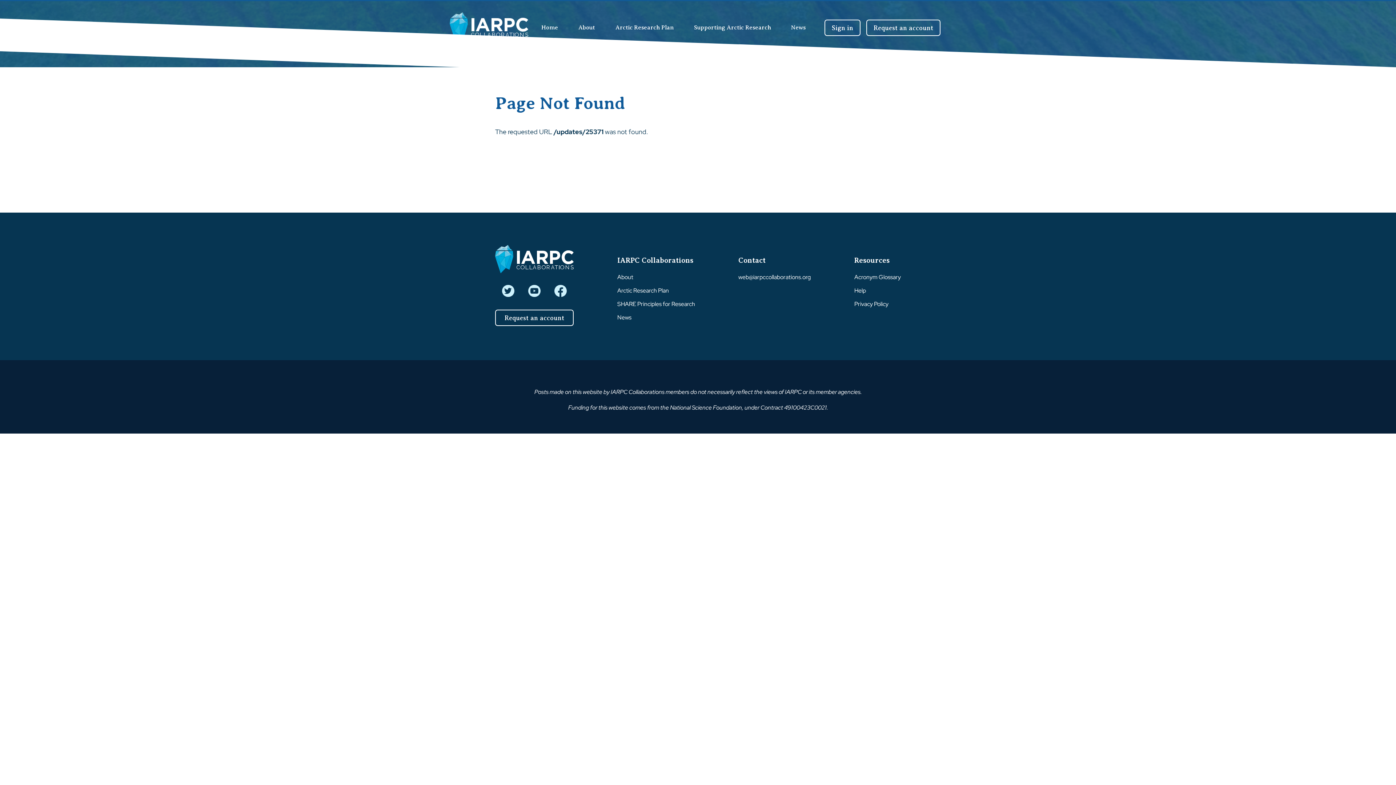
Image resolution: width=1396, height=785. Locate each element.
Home (549, 27)
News (798, 27)
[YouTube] (534, 291)
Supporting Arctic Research (732, 27)
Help (860, 290)
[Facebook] (560, 291)
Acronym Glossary (877, 277)
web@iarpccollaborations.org (774, 277)
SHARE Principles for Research (656, 304)
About (586, 27)
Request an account (903, 28)
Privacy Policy (871, 304)
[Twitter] (508, 291)
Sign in (842, 28)
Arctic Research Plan (644, 27)
